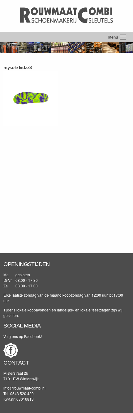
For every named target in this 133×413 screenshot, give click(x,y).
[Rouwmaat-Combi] (66, 28)
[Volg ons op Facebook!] (10, 356)
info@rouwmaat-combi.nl (24, 387)
